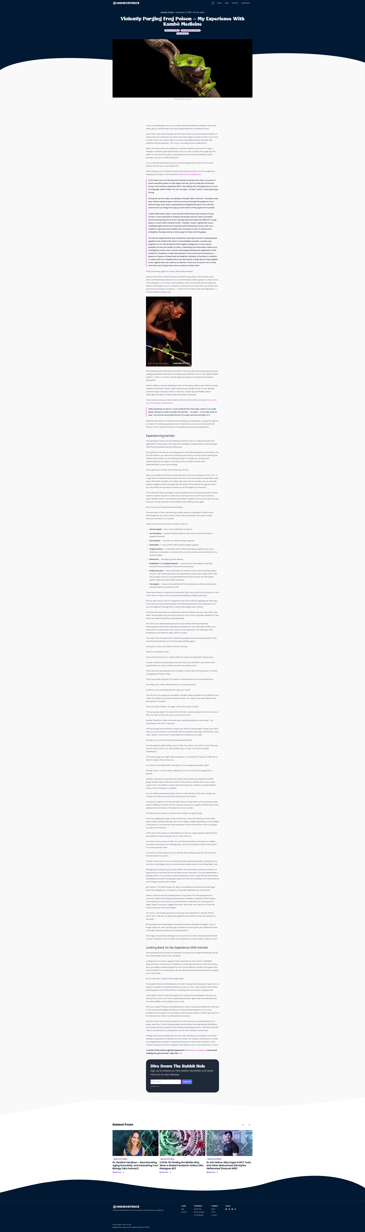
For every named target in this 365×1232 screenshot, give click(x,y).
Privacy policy (117, 1225)
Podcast (235, 3)
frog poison (182, 33)
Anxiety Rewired (199, 1212)
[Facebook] (226, 1209)
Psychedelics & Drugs (191, 30)
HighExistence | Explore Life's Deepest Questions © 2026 (131, 1227)
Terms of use (126, 1225)
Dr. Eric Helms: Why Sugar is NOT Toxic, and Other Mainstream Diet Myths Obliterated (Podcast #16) (229, 1165)
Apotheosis (197, 1209)
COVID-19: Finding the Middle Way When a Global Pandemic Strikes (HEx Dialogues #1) (181, 1165)
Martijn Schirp (167, 12)
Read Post (117, 1172)
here (180, 1053)
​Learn (183, 1206)
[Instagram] (235, 1209)
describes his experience (190, 174)
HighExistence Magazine (195, 1050)
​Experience (245, 3)
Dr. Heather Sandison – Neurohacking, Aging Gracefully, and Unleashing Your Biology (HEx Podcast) (135, 1165)
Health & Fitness (172, 30)
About (219, 3)
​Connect (214, 1206)
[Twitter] (229, 1209)
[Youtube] (232, 1209)
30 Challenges (198, 1215)
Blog (226, 3)
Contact (214, 1215)
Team (213, 1212)
